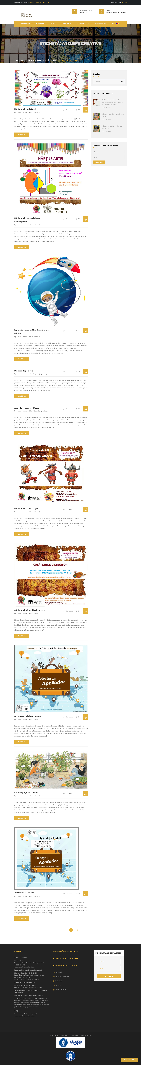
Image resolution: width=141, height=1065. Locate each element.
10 (85, 509)
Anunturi (26, 112)
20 (86, 110)
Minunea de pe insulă (23, 371)
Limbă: (113, 24)
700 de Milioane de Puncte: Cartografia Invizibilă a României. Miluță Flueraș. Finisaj (113, 102)
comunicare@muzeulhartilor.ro (116, 12)
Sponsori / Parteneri (62, 976)
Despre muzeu (25, 24)
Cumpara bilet (129, 1060)
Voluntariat (59, 981)
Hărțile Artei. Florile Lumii (25, 109)
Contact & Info (101, 24)
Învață (53, 24)
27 (85, 793)
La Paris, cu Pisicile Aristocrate (27, 716)
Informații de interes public (65, 965)
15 (85, 219)
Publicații (58, 972)
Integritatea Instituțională (65, 958)
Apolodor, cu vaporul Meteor (27, 408)
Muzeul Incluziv (66, 24)
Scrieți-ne (109, 10)
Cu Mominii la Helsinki (24, 893)
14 (86, 331)
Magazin (58, 985)
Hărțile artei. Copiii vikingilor (26, 508)
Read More (21, 135)
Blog (90, 24)
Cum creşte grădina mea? (26, 792)
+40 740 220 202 (19, 965)
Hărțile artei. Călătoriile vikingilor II (29, 610)
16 (85, 717)
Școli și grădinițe (41, 374)
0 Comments (69, 110)
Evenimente (41, 24)
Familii (32, 112)
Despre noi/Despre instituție (65, 951)
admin (19, 112)
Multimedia (80, 24)
